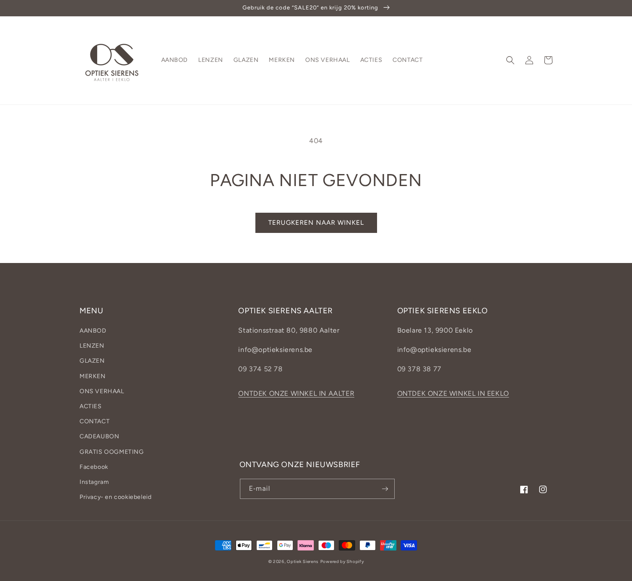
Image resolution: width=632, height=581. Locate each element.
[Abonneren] (384, 489)
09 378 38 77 (419, 369)
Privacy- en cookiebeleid (115, 497)
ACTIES (91, 406)
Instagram (94, 482)
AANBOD (93, 330)
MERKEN (93, 376)
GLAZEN (92, 360)
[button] (510, 60)
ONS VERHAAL (102, 391)
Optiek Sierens (303, 561)
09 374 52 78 (260, 369)
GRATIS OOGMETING (112, 452)
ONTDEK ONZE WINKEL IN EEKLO (453, 393)
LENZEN (92, 345)
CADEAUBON (99, 436)
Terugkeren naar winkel (316, 222)
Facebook (94, 467)
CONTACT (95, 421)
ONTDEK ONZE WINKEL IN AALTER (296, 393)
